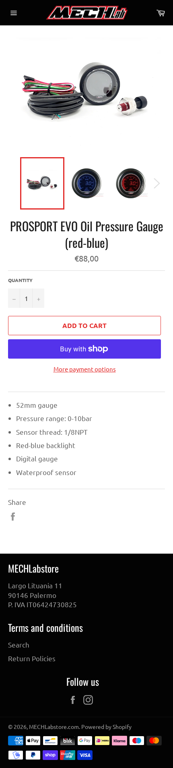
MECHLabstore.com (54, 726)
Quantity (20, 280)
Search (18, 644)
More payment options (85, 369)
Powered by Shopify (106, 726)
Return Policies (32, 658)
